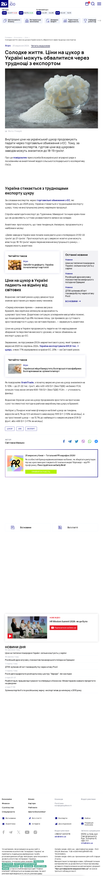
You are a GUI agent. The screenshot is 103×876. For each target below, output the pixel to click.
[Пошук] (93, 4)
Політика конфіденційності (63, 804)
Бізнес (31, 799)
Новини (69, 259)
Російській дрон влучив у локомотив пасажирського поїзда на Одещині (79, 280)
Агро (8, 45)
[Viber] (83, 441)
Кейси (87, 818)
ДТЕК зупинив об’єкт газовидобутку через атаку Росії (79, 293)
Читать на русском (40, 45)
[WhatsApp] (89, 441)
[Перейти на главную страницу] (4, 4)
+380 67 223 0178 (62, 834)
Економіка (7, 799)
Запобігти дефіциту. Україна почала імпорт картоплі (38, 266)
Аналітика (10, 824)
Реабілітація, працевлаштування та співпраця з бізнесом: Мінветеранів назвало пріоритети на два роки (50, 682)
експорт (31, 429)
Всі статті (73, 527)
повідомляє (20, 157)
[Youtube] (27, 832)
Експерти (62, 818)
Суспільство (8, 807)
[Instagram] (35, 832)
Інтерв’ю (36, 824)
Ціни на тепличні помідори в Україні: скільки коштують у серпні (79, 266)
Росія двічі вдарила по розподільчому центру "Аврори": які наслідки (38, 673)
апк (20, 429)
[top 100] (12, 4)
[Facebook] (64, 441)
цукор (10, 429)
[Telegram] (69, 441)
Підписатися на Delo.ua (65, 628)
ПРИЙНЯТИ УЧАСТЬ (41, 471)
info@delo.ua (87, 843)
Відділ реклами (88, 799)
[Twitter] (76, 441)
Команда (59, 799)
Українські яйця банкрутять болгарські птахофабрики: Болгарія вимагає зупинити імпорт (52, 370)
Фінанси (6, 803)
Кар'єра (32, 803)
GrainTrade (27, 382)
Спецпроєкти (8, 811)
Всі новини (71, 301)
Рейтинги (32, 807)
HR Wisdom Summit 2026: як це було (69, 621)
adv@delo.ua (60, 836)
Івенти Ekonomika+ (37, 811)
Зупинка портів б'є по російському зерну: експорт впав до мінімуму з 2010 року (43, 690)
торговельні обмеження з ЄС (53, 200)
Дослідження (64, 824)
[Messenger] (96, 441)
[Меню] (99, 4)
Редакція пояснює (89, 824)
